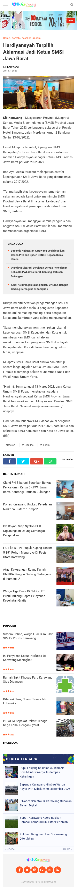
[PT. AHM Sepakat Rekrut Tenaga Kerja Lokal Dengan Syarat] (65, 728)
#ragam (45, 445)
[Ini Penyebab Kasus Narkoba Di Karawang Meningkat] (65, 663)
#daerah (10, 445)
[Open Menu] (5, 4)
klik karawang (48, 882)
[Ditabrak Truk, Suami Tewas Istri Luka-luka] (65, 706)
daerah (16, 38)
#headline (27, 445)
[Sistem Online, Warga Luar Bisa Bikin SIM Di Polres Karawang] (65, 641)
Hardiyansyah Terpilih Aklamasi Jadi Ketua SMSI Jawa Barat (33, 51)
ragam (37, 38)
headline (26, 38)
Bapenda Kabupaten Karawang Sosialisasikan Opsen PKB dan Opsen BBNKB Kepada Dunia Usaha (37, 255)
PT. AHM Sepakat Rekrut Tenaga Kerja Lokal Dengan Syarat (25, 723)
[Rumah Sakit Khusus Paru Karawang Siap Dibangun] (65, 685)
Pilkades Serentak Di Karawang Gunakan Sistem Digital (46, 803)
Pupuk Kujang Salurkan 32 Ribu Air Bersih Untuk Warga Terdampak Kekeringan (42, 772)
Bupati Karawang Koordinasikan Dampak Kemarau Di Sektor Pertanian (44, 820)
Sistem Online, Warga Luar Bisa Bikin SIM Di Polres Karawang (28, 636)
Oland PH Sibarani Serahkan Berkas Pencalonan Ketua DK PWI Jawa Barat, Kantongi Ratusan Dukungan (39, 272)
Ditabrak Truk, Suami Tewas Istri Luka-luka (25, 701)
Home (6, 38)
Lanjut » (67, 849)
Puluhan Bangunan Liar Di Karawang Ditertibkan (43, 836)
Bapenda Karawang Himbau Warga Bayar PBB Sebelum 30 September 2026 (45, 786)
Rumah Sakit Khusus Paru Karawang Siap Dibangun (27, 679)
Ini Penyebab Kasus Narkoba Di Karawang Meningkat (24, 658)
